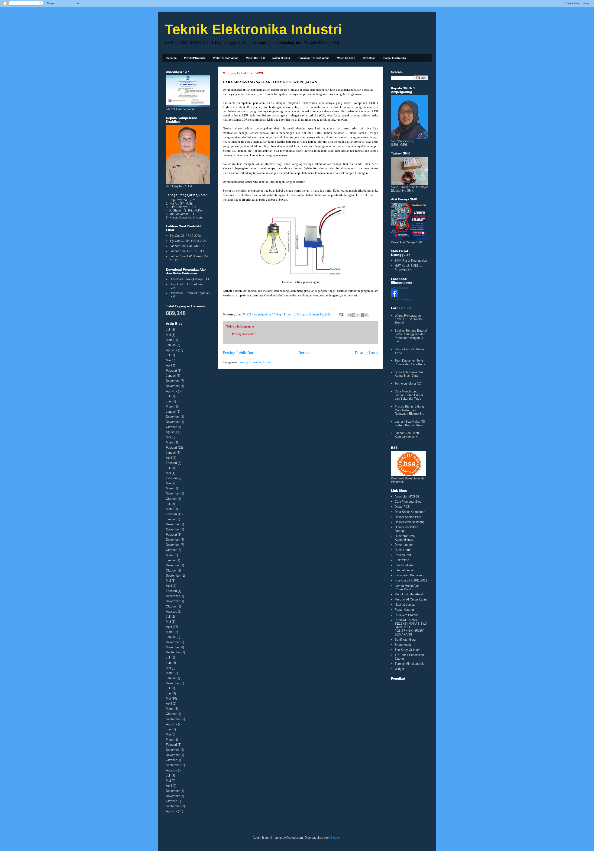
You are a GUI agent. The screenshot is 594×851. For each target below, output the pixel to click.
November (173, 386)
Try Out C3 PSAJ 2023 (185, 236)
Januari (171, 345)
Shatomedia (403, 644)
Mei (168, 335)
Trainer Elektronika (394, 58)
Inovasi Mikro (404, 565)
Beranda (171, 58)
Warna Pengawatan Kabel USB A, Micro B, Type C (410, 319)
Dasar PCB (402, 506)
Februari (171, 370)
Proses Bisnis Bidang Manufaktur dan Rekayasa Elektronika (409, 410)
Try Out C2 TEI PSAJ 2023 (188, 241)
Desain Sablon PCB (408, 517)
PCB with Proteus (407, 615)
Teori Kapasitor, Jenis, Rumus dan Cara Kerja (410, 362)
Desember (173, 380)
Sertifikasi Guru (405, 639)
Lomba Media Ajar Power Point (407, 587)
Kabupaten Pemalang (409, 575)
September (173, 575)
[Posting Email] (341, 314)
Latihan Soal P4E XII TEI (187, 246)
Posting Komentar (243, 334)
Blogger (335, 837)
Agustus (171, 350)
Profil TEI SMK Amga (225, 58)
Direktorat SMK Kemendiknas (405, 537)
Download (369, 58)
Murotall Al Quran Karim (411, 599)
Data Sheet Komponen (410, 512)
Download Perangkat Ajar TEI (189, 279)
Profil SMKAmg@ (194, 58)
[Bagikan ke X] (358, 315)
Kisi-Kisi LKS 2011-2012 (411, 580)
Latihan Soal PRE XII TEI (187, 251)
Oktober (171, 427)
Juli (168, 329)
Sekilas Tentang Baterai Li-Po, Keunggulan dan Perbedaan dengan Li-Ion (411, 336)
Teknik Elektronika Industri (253, 29)
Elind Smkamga (399, 287)
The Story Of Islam (407, 650)
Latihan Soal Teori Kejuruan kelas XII (407, 434)
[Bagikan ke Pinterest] (367, 315)
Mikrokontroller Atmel (409, 594)
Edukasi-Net (403, 555)
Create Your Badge (401, 299)
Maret (170, 340)
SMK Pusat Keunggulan (411, 260)
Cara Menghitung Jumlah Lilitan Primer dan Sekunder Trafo (409, 395)
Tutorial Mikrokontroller (410, 663)
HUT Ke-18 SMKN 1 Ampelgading (408, 267)
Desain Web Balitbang (409, 522)
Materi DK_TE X (255, 58)
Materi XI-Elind (281, 58)
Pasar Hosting (404, 609)
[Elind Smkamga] (394, 296)
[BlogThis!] (353, 315)
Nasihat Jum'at (405, 604)
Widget (399, 669)
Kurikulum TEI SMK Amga (313, 58)
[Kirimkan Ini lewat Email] (349, 315)
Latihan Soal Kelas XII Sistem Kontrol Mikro (410, 423)
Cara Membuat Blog (408, 501)
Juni (168, 401)
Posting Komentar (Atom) (255, 362)
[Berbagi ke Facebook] (362, 315)
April (169, 365)
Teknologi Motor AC (408, 383)
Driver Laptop (404, 544)
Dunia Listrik (403, 550)
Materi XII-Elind (346, 58)
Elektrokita (402, 560)
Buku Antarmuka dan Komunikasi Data (409, 374)
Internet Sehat (404, 570)
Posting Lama (366, 352)
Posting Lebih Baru (239, 352)
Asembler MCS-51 (407, 496)
